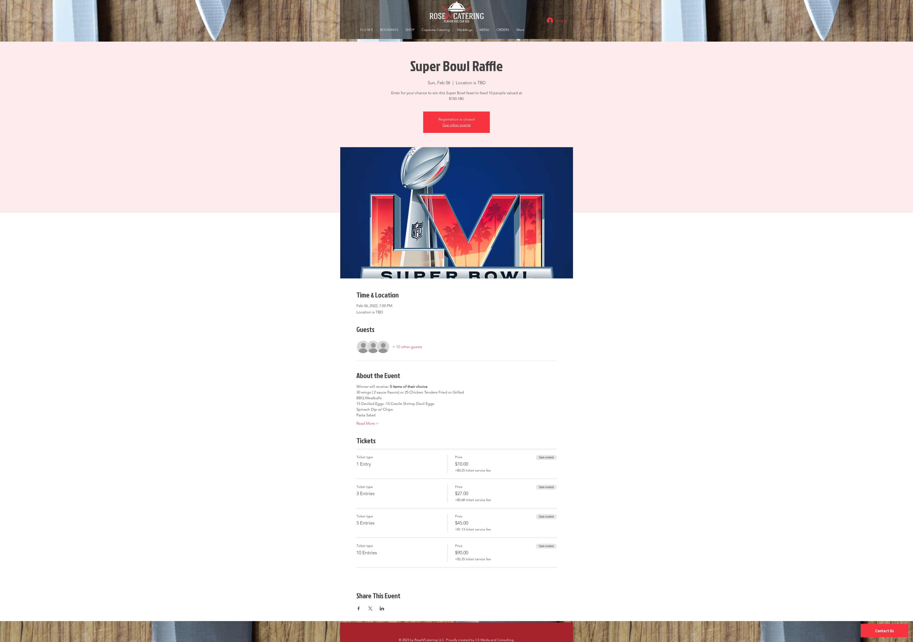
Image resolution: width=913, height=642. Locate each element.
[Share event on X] (370, 608)
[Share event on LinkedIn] (382, 608)
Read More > (367, 423)
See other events (456, 125)
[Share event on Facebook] (358, 608)
